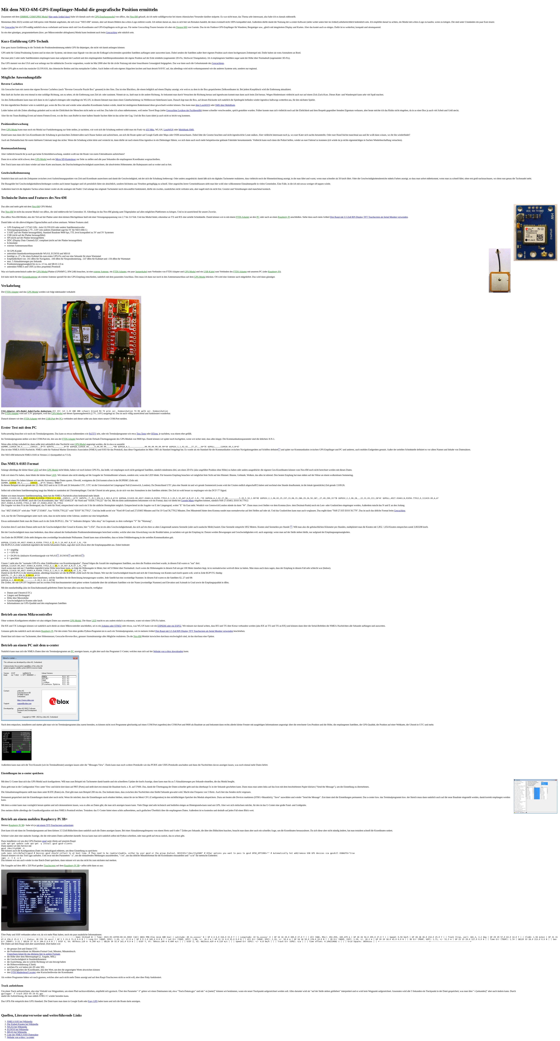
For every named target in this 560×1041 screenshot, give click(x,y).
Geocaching (111, 32)
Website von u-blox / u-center (20, 1037)
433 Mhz (150, 129)
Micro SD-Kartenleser (65, 159)
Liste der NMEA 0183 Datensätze (22, 1034)
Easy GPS (93, 1001)
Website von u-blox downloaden (168, 651)
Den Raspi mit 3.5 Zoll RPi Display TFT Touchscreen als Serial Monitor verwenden (369, 217)
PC (258, 217)
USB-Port (50, 418)
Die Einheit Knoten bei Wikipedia (22, 1024)
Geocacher (10, 27)
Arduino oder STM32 (111, 626)
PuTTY (92, 433)
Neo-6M (134, 16)
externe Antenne (100, 271)
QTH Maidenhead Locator (23, 972)
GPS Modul (52, 470)
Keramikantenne (29, 277)
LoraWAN (168, 129)
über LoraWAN (203, 105)
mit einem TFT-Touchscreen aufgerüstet (54, 825)
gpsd (44, 841)
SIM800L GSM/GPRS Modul (34, 16)
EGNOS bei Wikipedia (17, 1029)
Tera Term (141, 433)
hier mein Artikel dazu (59, 16)
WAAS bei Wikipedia (17, 1027)
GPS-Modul (12, 129)
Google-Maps (187, 500)
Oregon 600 (181, 27)
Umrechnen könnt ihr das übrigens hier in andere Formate (33, 954)
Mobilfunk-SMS (186, 129)
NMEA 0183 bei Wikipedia (19, 1021)
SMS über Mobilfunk (225, 105)
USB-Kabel (209, 271)
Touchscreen (50, 865)
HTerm (154, 433)
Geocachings (218, 63)
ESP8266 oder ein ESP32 (169, 626)
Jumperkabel (141, 271)
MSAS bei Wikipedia (17, 1032)
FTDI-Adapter (242, 217)
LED (36, 470)
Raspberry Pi (284, 217)
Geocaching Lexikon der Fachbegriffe (183, 110)
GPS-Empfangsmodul (104, 16)
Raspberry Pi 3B (16, 825)
